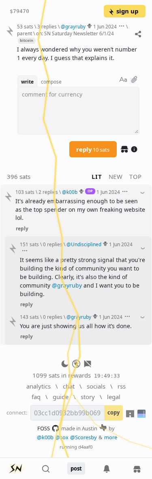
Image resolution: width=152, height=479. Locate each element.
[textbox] (78, 53)
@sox (62, 437)
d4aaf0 (85, 447)
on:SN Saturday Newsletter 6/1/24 (75, 33)
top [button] (135, 176)
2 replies (48, 192)
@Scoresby (83, 437)
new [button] (116, 176)
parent (24, 33)
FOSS (43, 428)
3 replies (47, 26)
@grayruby (67, 285)
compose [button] (51, 81)
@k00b (45, 437)
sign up (127, 11)
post (76, 468)
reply (92, 149)
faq (36, 397)
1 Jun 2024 (105, 26)
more (110, 437)
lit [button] (97, 176)
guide (61, 397)
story (88, 397)
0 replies (52, 244)
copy (113, 412)
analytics (38, 386)
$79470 (19, 11)
